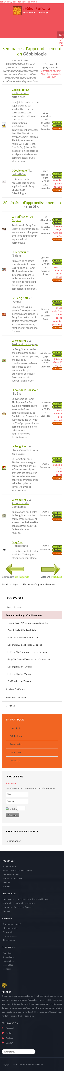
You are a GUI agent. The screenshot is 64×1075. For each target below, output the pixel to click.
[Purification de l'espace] (4, 229)
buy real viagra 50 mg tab (57, 362)
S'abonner (11, 783)
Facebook (10, 1028)
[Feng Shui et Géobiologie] (32, 17)
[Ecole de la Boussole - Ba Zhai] (4, 413)
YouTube (9, 1038)
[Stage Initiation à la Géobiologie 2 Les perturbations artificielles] (4, 125)
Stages (15, 584)
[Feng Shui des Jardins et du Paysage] (4, 360)
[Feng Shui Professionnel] (4, 549)
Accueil (5, 584)
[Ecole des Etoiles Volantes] (4, 468)
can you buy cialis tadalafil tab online (18, 1)
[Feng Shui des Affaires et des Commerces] (4, 515)
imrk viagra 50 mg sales (60, 34)
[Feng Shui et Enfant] (4, 269)
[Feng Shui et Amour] (4, 314)
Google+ (9, 1043)
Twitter (9, 1033)
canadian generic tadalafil (57, 183)
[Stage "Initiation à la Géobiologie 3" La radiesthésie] (4, 181)
